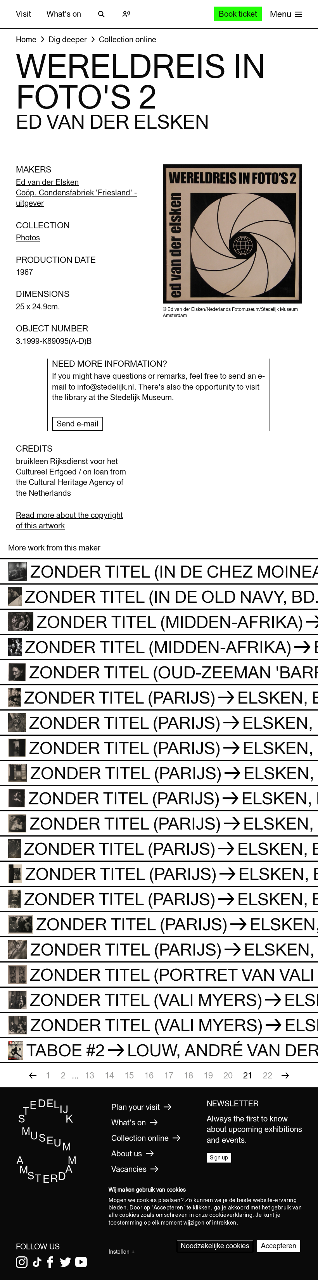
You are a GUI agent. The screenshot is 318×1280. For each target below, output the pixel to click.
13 (89, 1075)
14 (109, 1075)
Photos (28, 237)
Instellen (119, 1252)
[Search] (101, 13)
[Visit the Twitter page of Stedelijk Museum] (65, 1262)
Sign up (219, 1157)
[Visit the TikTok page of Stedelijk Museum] (37, 1262)
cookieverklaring (230, 1215)
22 (267, 1075)
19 (208, 1075)
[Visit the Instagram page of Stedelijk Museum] (22, 1262)
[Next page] (285, 1075)
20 (228, 1075)
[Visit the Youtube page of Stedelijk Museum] (81, 1262)
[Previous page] (33, 1075)
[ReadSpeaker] (126, 13)
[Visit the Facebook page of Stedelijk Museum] (50, 1262)
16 (149, 1075)
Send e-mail (78, 423)
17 (168, 1075)
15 (129, 1075)
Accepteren (278, 1246)
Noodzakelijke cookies (215, 1246)
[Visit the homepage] (46, 1181)
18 (188, 1075)
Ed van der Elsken (47, 182)
